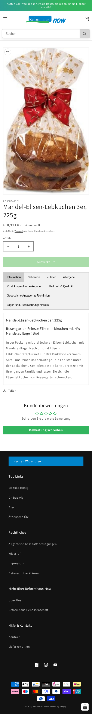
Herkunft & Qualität (61, 286)
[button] (5, 19)
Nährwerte (34, 277)
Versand (19, 231)
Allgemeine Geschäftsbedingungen (33, 544)
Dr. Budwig (16, 497)
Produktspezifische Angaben (24, 286)
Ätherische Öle (19, 517)
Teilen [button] (12, 391)
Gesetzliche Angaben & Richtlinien (28, 295)
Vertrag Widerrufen (27, 461)
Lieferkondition (19, 647)
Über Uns (15, 600)
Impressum (16, 563)
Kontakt (14, 637)
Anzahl (7, 238)
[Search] (85, 33)
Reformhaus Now (40, 706)
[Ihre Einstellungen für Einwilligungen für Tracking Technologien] (85, 707)
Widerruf (15, 554)
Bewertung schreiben (46, 430)
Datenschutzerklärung (24, 573)
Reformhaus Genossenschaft (28, 610)
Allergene (69, 277)
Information (14, 277)
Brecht (13, 507)
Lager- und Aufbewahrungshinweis (28, 304)
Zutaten (51, 277)
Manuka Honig (18, 488)
